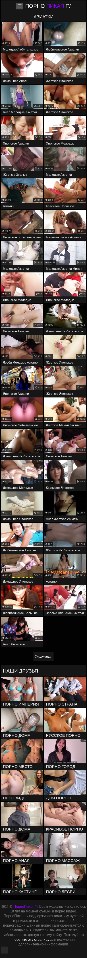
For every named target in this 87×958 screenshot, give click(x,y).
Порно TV (48, 5)
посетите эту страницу (30, 939)
